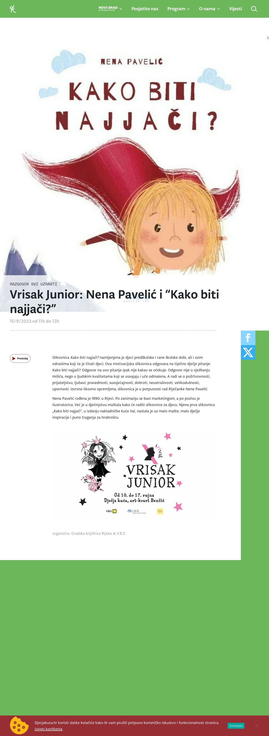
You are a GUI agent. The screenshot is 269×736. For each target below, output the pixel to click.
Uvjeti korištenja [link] (48, 729)
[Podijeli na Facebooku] (248, 338)
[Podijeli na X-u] (248, 352)
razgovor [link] (19, 284)
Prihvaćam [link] (236, 725)
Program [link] (176, 8)
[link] (13, 8)
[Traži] (254, 9)
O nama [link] (207, 8)
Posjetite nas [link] (145, 8)
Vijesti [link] (235, 8)
